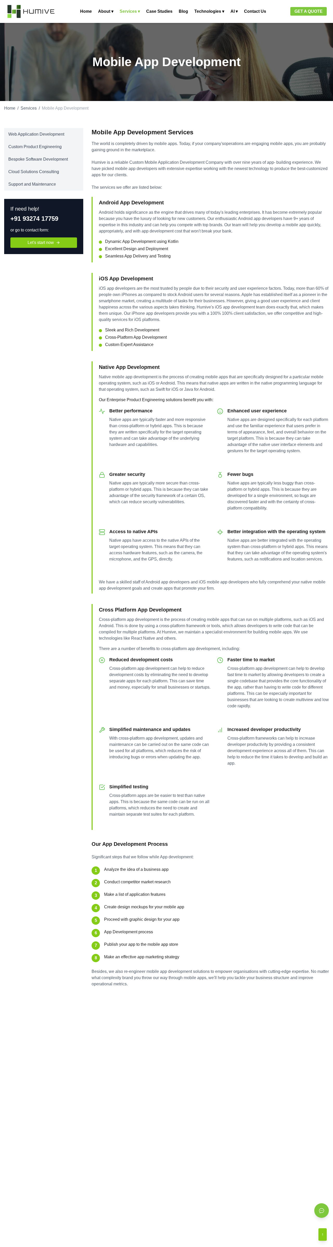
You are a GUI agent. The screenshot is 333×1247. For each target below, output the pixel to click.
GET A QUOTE (308, 11)
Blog (183, 11)
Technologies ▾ (209, 11)
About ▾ (105, 11)
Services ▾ (130, 11)
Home (86, 11)
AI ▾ (234, 11)
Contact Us (255, 11)
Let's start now (41, 242)
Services (29, 108)
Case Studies (159, 11)
